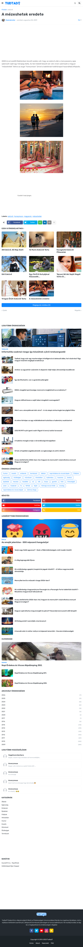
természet (33, 473)
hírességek (71, 482)
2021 (41, 711)
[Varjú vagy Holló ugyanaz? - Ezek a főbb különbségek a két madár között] (7, 550)
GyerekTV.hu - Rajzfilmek (10, 863)
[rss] (51, 931)
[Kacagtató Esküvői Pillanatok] (69, 239)
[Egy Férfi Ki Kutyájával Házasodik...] (41, 264)
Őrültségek (5, 830)
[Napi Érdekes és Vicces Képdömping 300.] (7, 683)
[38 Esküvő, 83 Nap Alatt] (14, 239)
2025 (41, 698)
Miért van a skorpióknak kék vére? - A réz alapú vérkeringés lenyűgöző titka (45, 410)
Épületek (5, 811)
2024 (41, 702)
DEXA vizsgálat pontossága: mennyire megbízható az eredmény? (40, 390)
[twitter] (36, 931)
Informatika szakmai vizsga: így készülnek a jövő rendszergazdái (33, 352)
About (38, 943)
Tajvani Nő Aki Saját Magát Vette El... (69, 275)
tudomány (49, 477)
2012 (41, 735)
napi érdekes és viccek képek (59, 473)
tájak (35, 486)
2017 (41, 718)
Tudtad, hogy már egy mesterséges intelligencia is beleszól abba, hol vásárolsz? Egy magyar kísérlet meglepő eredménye (48, 360)
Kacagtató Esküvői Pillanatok (65, 251)
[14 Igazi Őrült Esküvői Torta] (14, 288)
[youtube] (41, 931)
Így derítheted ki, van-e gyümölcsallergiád (31, 380)
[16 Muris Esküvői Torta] (41, 239)
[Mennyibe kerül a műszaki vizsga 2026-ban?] (7, 580)
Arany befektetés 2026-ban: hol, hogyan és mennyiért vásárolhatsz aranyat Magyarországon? (45, 461)
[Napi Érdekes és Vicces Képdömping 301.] (7, 673)
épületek (6, 482)
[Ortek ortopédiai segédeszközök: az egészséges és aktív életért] (7, 451)
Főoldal (4, 9)
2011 (41, 738)
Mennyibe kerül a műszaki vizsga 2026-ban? (32, 580)
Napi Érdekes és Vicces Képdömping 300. (31, 683)
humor (5, 473)
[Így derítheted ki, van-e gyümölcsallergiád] (7, 380)
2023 (41, 705)
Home (31, 943)
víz (33, 482)
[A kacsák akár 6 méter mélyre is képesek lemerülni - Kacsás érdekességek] (7, 631)
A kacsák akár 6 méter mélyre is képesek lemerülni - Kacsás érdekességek (44, 631)
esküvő (10, 9)
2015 (41, 725)
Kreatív (4, 824)
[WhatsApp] (40, 222)
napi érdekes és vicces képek (13, 490)
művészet (28, 477)
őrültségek (17, 477)
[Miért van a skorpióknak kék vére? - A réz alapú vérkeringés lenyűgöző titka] (7, 410)
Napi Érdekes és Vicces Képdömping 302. (22, 665)
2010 (41, 741)
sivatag (61, 486)
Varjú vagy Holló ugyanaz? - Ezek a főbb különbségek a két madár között (43, 550)
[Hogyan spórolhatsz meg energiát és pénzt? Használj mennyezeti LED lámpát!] (7, 611)
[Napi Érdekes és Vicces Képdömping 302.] (41, 651)
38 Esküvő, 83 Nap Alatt (12, 250)
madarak (13, 486)
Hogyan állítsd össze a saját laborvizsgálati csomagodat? (37, 400)
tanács (69, 477)
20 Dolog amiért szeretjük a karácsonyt (30, 621)
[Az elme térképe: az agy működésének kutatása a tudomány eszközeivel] (7, 420)
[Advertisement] (41, 42)
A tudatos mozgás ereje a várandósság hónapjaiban (35, 441)
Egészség (5, 805)
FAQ (52, 943)
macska (15, 482)
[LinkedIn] (45, 222)
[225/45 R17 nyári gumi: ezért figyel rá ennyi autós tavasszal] (7, 430)
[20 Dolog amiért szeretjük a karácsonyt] (7, 621)
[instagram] (46, 931)
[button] (2, 3)
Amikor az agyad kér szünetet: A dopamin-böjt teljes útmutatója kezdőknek (45, 370)
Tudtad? (50, 939)
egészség (6, 477)
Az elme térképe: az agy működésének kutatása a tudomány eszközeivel (43, 420)
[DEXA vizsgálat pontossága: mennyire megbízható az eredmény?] (7, 390)
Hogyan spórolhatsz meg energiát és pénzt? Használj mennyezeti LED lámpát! (46, 611)
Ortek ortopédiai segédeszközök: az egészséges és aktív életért (40, 451)
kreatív (14, 473)
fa (21, 486)
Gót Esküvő (7, 274)
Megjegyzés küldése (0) (41, 305)
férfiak (28, 486)
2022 (41, 708)
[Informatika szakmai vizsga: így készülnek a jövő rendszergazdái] (41, 338)
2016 (41, 721)
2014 (41, 728)
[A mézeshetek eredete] (41, 288)
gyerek (54, 482)
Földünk (76, 473)
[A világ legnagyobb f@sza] (7, 560)
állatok (43, 473)
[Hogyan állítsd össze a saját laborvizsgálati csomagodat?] (7, 400)
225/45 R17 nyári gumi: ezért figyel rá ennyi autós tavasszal (38, 431)
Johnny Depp (31, 490)
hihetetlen (39, 477)
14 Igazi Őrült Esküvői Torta (14, 299)
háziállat (25, 482)
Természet (5, 834)
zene (4, 486)
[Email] (49, 222)
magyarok (28, 216)
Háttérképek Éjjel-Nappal (10, 866)
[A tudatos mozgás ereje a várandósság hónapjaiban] (7, 440)
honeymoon (18, 216)
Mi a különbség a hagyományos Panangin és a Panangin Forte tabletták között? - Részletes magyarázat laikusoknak (47, 591)
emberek (23, 473)
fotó (62, 482)
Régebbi (77, 310)
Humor (4, 821)
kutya (46, 482)
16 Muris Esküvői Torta (39, 250)
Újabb (5, 310)
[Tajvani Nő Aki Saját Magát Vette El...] (69, 264)
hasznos (60, 477)
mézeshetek (37, 216)
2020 (41, 715)
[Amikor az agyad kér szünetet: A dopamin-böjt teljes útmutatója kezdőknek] (7, 370)
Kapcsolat (45, 943)
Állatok (4, 802)
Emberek (5, 808)
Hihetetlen (5, 818)
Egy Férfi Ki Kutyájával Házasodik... (39, 275)
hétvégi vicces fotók (48, 486)
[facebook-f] (32, 931)
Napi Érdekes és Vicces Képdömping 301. (31, 673)
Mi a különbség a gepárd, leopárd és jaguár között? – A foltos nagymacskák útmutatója (44, 570)
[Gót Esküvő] (14, 264)
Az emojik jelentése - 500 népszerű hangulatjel (25, 542)
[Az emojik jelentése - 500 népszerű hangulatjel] (41, 528)
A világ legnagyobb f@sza (25, 560)
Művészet (5, 827)
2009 (41, 744)
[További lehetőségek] (54, 222)
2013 (41, 731)
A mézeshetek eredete (39, 299)
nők (39, 482)
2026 (41, 695)
